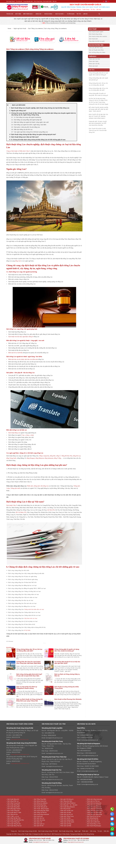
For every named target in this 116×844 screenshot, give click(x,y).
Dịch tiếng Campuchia (40, 801)
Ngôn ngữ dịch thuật (20, 28)
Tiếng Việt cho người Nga (94, 812)
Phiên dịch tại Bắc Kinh (93, 822)
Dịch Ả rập (10, 816)
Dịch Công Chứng (38, 1)
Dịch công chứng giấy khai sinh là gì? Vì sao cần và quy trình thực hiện (29, 675)
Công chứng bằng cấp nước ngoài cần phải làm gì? (98, 79)
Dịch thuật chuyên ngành (96, 31)
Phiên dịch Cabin (93, 61)
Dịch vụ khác (59, 14)
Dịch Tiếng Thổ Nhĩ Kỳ (40, 812)
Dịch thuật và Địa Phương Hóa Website (68, 699)
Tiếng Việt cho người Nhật (94, 808)
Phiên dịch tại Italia (65, 812)
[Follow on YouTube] (109, 14)
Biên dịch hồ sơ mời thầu (15, 352)
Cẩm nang (93, 831)
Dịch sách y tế (38, 822)
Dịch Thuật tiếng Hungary (41, 808)
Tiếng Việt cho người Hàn (94, 807)
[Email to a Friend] (44, 645)
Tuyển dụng (70, 14)
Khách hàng (48, 14)
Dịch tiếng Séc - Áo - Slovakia (68, 805)
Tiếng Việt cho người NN (94, 805)
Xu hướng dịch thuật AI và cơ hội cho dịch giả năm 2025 (67, 662)
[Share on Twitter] (42, 645)
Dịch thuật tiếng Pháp (13, 805)
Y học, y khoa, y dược (27, 435)
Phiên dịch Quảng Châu (67, 820)
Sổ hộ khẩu (27, 630)
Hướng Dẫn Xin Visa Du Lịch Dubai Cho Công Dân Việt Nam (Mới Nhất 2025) (28, 663)
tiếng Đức (53, 456)
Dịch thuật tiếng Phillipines (67, 803)
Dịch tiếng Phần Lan (13, 801)
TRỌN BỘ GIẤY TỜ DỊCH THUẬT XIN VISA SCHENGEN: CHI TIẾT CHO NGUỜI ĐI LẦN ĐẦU (98, 123)
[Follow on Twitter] (104, 14)
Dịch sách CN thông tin (66, 799)
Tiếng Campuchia (44, 456)
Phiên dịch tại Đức (65, 818)
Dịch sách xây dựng (39, 820)
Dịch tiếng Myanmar (92, 818)
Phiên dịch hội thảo (94, 59)
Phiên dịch (85, 831)
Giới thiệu (18, 14)
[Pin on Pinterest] (46, 645)
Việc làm (54, 1)
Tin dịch (99, 831)
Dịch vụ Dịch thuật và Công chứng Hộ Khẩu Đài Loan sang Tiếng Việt (29, 700)
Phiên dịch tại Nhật (65, 825)
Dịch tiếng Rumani (65, 808)
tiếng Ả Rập (57, 458)
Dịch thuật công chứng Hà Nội (27, 831)
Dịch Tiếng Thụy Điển (40, 799)
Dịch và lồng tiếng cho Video (97, 52)
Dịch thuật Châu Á (10, 1)
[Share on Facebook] (40, 645)
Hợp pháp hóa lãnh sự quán (97, 41)
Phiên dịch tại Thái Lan (93, 801)
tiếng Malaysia (40, 458)
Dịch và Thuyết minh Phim (96, 50)
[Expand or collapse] (10, 105)
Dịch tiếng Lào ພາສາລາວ (40, 803)
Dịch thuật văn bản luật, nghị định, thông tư (20, 336)
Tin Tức (93, 9)
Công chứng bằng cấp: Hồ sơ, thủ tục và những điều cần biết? (29, 650)
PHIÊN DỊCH (92, 56)
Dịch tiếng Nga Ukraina (13, 808)
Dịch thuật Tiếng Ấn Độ (14, 823)
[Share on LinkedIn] (48, 645)
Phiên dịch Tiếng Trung (66, 816)
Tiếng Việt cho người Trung (94, 810)
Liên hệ (85, 14)
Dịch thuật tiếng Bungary (94, 825)
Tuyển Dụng (85, 9)
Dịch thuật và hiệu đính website (98, 36)
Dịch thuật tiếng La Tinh (94, 823)
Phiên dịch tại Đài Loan (66, 810)
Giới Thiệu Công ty (75, 9)
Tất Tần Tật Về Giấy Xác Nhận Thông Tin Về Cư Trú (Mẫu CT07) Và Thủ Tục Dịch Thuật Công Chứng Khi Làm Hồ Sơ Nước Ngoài (98, 101)
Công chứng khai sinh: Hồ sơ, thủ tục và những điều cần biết (98, 84)
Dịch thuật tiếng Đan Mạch (41, 810)
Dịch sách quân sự (39, 823)
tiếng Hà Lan (77, 456)
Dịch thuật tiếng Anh (13, 799)
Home (10, 28)
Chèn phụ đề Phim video (96, 47)
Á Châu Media (66, 834)
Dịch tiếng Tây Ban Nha (13, 818)
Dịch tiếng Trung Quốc (13, 803)
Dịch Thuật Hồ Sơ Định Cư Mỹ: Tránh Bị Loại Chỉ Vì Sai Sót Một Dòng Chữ (98, 130)
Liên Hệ (98, 9)
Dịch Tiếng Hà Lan (12, 814)
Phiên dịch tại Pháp (65, 823)
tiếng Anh (18, 261)
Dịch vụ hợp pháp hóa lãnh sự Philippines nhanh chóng (26, 687)
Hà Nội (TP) (51, 510)
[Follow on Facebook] (102, 14)
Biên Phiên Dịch (28, 14)
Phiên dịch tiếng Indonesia (94, 799)
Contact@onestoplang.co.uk (89, 740)
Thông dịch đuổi (15, 488)
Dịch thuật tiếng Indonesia (41, 814)
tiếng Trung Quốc (11, 458)
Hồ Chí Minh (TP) (21, 512)
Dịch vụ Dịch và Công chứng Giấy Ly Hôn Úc (67, 675)
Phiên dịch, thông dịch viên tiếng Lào (38, 486)
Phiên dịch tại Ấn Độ (92, 820)
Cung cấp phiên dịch (28, 1)
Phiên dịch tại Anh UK (66, 814)
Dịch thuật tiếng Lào (14, 433)
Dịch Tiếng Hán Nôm (66, 801)
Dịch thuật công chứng (95, 34)
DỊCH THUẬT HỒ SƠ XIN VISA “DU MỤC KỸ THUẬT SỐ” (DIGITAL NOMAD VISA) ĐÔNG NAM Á (98, 116)
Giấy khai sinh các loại (30, 618)
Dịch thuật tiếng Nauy (40, 805)
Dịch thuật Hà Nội (47, 1)
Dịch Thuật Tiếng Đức (13, 810)
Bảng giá (38, 14)
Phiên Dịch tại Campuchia (94, 803)
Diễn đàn (106, 831)
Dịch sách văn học (39, 818)
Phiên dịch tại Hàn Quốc (67, 822)
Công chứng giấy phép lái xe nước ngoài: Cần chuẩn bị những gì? (98, 73)
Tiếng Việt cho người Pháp (94, 814)
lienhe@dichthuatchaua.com (54, 738)
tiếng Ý (58, 456)
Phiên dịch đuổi (93, 66)
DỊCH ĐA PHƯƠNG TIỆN (96, 45)
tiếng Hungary (31, 458)
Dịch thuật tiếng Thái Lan (14, 825)
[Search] (99, 14)
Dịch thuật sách (93, 38)
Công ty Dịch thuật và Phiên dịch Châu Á (18, 151)
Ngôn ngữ (77, 831)
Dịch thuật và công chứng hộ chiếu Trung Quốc (66, 687)
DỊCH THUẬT (93, 29)
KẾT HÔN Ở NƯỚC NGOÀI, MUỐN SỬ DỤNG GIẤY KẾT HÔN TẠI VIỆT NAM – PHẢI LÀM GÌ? (98, 109)
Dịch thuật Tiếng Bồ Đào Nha (15, 820)
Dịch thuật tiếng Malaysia (67, 807)
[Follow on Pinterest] (106, 14)
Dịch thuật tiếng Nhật (13, 807)
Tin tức (78, 14)
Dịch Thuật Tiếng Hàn (13, 822)
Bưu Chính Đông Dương (87, 834)
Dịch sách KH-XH (39, 825)
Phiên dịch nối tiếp (94, 63)
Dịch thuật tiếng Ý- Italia (14, 812)
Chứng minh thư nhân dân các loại (34, 609)
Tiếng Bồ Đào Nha (66, 456)
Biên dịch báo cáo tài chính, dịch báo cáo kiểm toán (23, 359)
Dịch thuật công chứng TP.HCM (48, 831)
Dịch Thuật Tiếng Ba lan (40, 807)
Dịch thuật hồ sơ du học (94, 816)
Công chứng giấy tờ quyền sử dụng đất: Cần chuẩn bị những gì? (66, 650)
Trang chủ (9, 14)
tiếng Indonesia (49, 458)
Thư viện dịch (19, 1)
